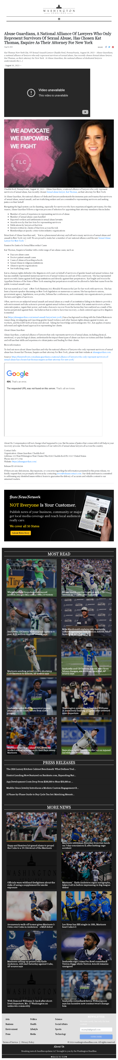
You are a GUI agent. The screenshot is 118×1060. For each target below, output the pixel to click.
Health (33, 1024)
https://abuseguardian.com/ (24, 461)
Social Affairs (61, 1024)
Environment (12, 1029)
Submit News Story (20, 533)
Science (58, 1019)
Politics (33, 1019)
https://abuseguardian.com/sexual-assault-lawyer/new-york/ (35, 317)
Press (8, 1034)
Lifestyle (34, 1029)
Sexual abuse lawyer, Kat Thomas (62, 192)
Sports (58, 1029)
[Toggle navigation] (59, 19)
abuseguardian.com (102, 352)
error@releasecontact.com (69, 473)
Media (33, 1034)
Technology (60, 1034)
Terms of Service (10, 1042)
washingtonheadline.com (85, 1042)
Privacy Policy (28, 1042)
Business (9, 1024)
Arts (7, 1019)
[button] (109, 47)
